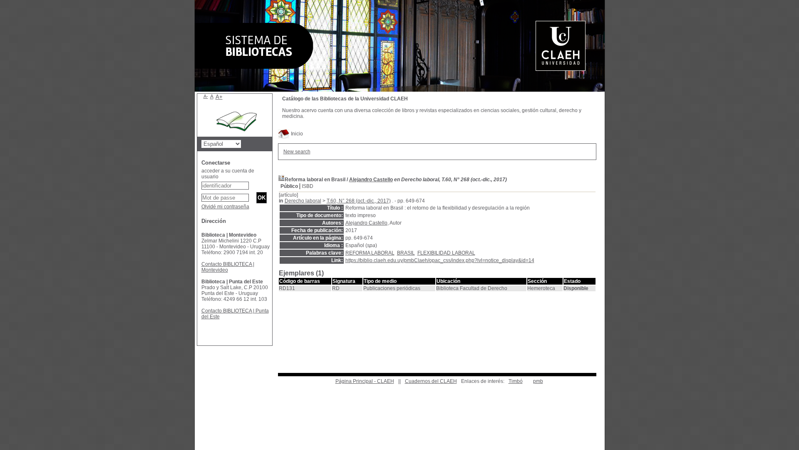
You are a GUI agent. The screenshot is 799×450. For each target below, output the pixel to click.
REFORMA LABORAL (370, 253)
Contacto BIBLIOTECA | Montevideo (227, 267)
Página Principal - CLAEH (364, 381)
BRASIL (406, 253)
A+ (219, 97)
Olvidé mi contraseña (225, 207)
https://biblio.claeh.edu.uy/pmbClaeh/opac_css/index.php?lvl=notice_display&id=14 (439, 260)
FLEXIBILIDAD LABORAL (446, 253)
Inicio (296, 134)
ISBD (307, 186)
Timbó (516, 381)
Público (289, 186)
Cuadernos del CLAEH (431, 381)
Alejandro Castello (371, 179)
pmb (538, 381)
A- (205, 96)
